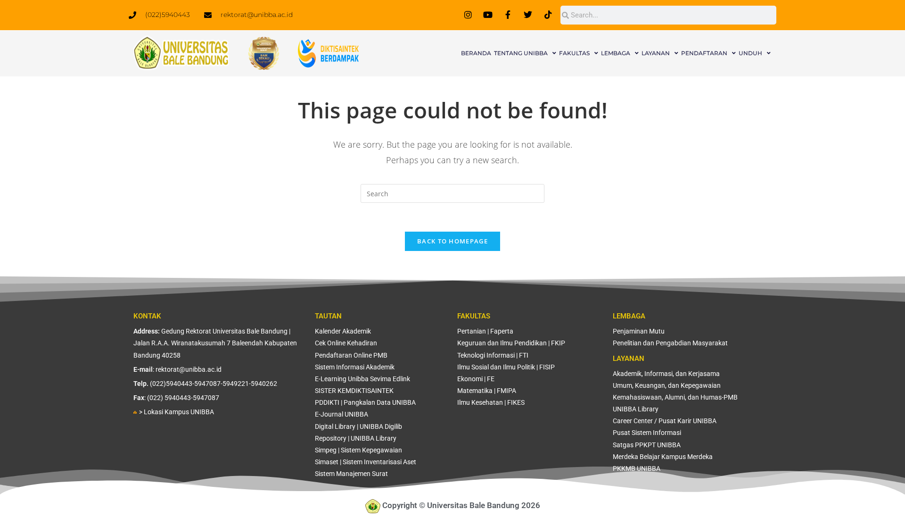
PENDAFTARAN (704, 53)
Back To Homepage (452, 241)
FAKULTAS (574, 53)
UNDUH (750, 53)
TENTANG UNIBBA (521, 53)
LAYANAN (656, 53)
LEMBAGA (615, 53)
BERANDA (476, 53)
